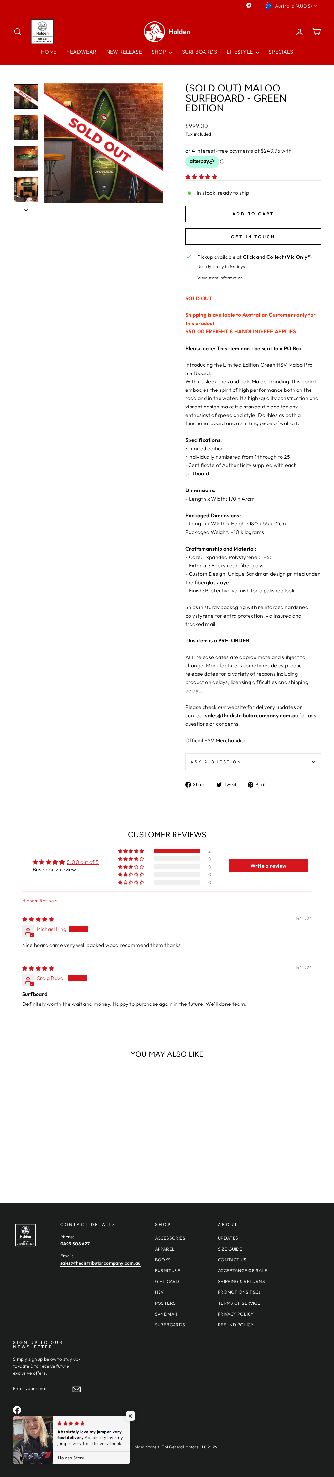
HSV (159, 1292)
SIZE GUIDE (230, 1249)
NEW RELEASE (124, 51)
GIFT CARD (167, 1281)
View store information (220, 277)
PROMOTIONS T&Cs (239, 1292)
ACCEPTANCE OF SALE (242, 1270)
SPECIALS (281, 51)
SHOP (159, 51)
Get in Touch (253, 236)
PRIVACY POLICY (236, 1314)
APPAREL (165, 1249)
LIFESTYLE (240, 51)
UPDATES (228, 1238)
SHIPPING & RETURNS (241, 1281)
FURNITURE (167, 1270)
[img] (38, 919)
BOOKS (163, 1260)
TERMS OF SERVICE (239, 1303)
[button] (201, 177)
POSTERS (165, 1303)
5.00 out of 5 (83, 862)
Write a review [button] (268, 865)
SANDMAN (166, 1314)
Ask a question (216, 761)
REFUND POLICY (236, 1325)
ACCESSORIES (170, 1238)
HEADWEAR (81, 51)
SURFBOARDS (199, 51)
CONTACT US (232, 1260)
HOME (49, 51)
